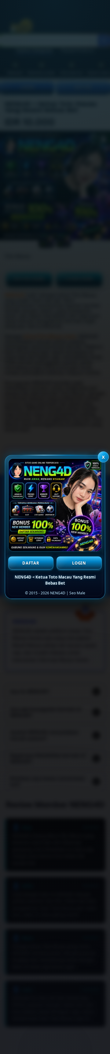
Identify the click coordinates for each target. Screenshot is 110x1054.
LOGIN (79, 563)
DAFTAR (30, 563)
